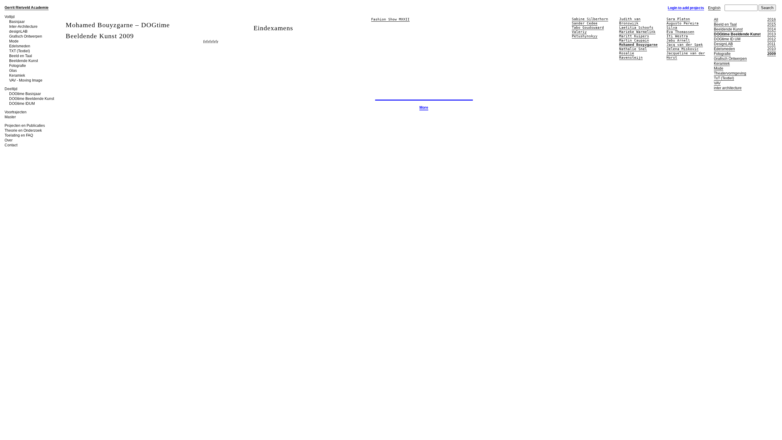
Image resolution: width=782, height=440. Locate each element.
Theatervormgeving (730, 73)
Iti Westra (677, 36)
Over (9, 140)
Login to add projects (686, 8)
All (716, 19)
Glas (13, 70)
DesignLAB (723, 44)
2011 (771, 44)
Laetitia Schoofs (636, 28)
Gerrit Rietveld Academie (27, 8)
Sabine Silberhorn (590, 19)
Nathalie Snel (633, 49)
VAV (717, 83)
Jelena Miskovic (683, 49)
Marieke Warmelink (637, 32)
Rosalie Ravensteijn (631, 55)
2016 (771, 19)
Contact (11, 145)
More (423, 107)
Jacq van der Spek (685, 45)
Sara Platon (678, 19)
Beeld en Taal (20, 56)
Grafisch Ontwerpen (25, 36)
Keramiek (17, 75)
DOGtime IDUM (22, 103)
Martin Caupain (634, 40)
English (714, 8)
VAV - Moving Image (25, 80)
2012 (771, 39)
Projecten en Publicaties (25, 125)
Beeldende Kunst (23, 61)
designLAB (18, 31)
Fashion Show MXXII (390, 19)
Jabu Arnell (678, 40)
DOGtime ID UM (727, 39)
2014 (771, 29)
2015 (771, 24)
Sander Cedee (584, 23)
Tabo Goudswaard (588, 28)
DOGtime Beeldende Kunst (31, 99)
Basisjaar (17, 22)
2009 (771, 54)
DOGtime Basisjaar (25, 94)
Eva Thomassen (680, 32)
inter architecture (728, 88)
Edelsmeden (19, 46)
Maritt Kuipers (634, 36)
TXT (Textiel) (19, 51)
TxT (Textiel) (724, 78)
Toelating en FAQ (19, 135)
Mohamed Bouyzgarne (638, 45)
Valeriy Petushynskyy (584, 34)
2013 (771, 34)
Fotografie (17, 66)
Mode (14, 41)
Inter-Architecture (23, 26)
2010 (771, 49)
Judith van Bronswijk (630, 21)
